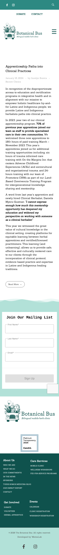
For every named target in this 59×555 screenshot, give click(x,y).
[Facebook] (7, 5)
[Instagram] (13, 5)
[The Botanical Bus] (23, 31)
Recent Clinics (13, 81)
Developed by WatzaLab (29, 537)
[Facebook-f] (24, 546)
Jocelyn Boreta (39, 78)
